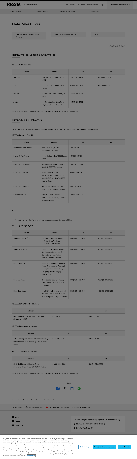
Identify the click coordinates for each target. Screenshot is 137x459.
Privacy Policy (31, 455)
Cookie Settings (85, 447)
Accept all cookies (124, 447)
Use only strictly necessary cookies (104, 447)
